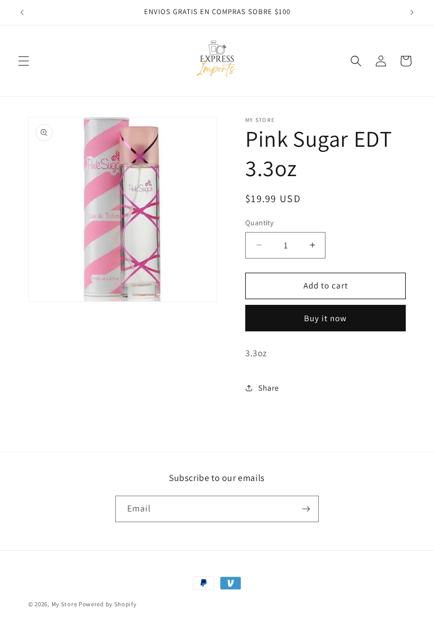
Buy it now (325, 318)
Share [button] (268, 388)
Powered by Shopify (108, 604)
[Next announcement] (412, 12)
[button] (23, 61)
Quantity (259, 223)
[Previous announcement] (22, 12)
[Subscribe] (305, 509)
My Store (64, 604)
